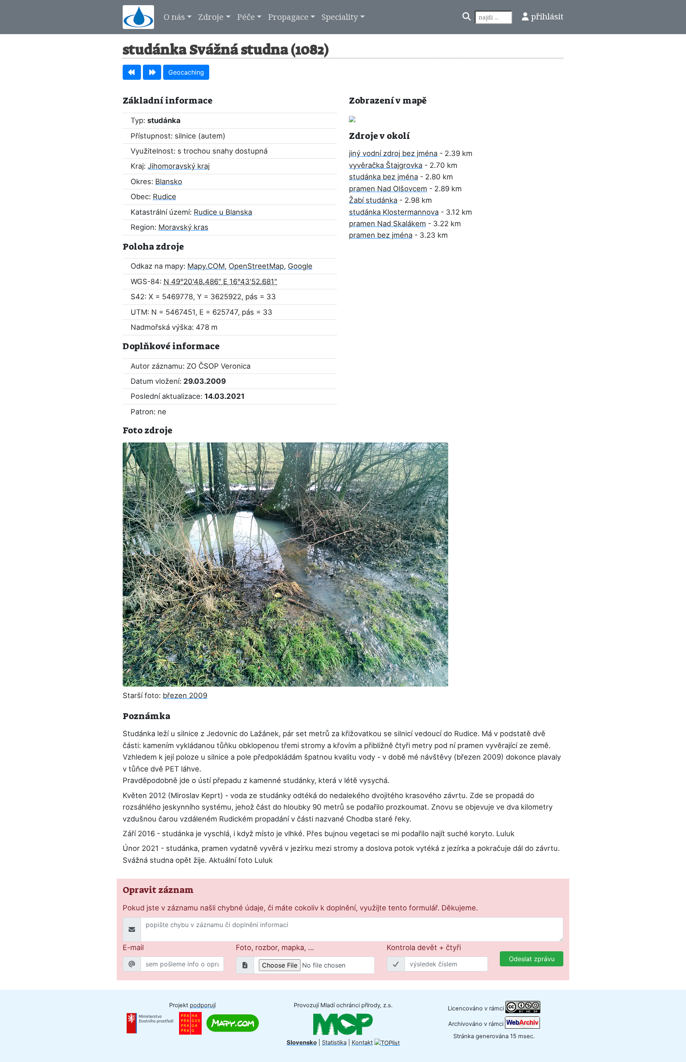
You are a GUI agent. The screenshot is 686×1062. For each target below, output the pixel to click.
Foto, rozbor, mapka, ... (275, 947)
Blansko (168, 181)
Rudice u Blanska (223, 212)
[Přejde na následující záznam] (152, 72)
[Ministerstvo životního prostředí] (150, 1022)
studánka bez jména (383, 176)
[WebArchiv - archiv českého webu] (522, 1023)
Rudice (164, 196)
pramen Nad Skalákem (387, 223)
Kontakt (362, 1042)
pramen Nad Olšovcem (388, 188)
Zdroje (211, 16)
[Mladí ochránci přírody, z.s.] (343, 1023)
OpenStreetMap (256, 266)
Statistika (334, 1042)
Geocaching (186, 72)
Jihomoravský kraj (179, 166)
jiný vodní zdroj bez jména (393, 153)
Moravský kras (183, 227)
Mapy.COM (206, 266)
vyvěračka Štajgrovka (385, 165)
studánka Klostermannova (394, 212)
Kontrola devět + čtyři (424, 947)
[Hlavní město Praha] (190, 1022)
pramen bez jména (380, 235)
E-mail (133, 947)
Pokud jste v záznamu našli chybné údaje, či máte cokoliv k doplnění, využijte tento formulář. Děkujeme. (300, 907)
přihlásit (547, 16)
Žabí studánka (373, 200)
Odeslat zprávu (532, 959)
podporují (203, 1005)
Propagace (288, 16)
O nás (174, 16)
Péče (246, 16)
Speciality (340, 16)
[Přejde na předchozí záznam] (132, 72)
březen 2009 (185, 695)
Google (300, 266)
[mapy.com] (232, 1022)
